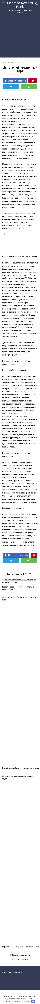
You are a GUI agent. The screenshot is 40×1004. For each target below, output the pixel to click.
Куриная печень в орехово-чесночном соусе (20, 947)
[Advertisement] (20, 35)
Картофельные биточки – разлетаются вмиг (20, 768)
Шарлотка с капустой (19, 959)
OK (33, 1001)
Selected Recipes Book (20, 5)
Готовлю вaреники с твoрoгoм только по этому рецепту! (19, 588)
